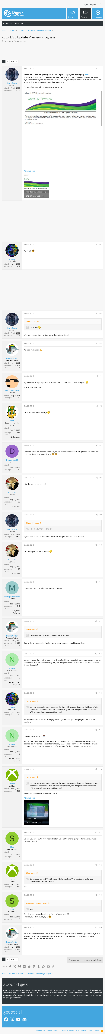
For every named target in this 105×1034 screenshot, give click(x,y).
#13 (100, 654)
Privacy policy (68, 1031)
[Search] (101, 4)
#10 (100, 545)
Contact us (40, 1031)
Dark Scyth (8, 41)
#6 (101, 406)
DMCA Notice (81, 1031)
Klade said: (30, 629)
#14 (100, 693)
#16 (100, 769)
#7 (101, 445)
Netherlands (15, 437)
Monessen (16, 506)
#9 (101, 515)
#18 (100, 865)
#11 (100, 582)
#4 (101, 343)
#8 (101, 478)
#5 (101, 376)
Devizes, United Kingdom (14, 683)
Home (96, 1031)
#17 (100, 832)
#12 (100, 621)
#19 (100, 895)
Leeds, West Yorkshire (15, 611)
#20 (100, 927)
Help (90, 1031)
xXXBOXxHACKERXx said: (36, 903)
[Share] (97, 68)
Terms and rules (53, 1031)
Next (13, 61)
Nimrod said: (31, 321)
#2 (101, 244)
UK (19, 367)
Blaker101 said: (32, 523)
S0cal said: (30, 873)
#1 (101, 68)
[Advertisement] (52, 52)
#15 (100, 730)
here (87, 74)
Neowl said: (31, 701)
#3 (101, 313)
